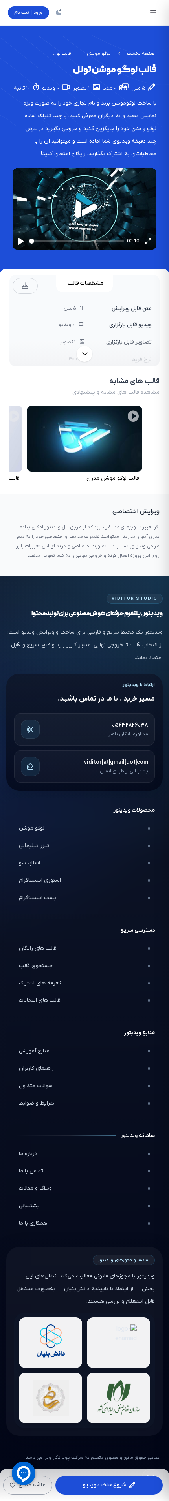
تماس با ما (31, 1171)
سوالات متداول (36, 1086)
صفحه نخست (141, 54)
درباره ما (28, 1153)
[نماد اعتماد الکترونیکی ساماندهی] (50, 1398)
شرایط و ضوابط (36, 1103)
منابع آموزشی (34, 1051)
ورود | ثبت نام (28, 12)
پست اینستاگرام (38, 898)
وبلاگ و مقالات (35, 1188)
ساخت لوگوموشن (132, 103)
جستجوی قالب (36, 965)
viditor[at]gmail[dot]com (116, 762)
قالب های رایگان (38, 948)
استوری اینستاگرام (40, 880)
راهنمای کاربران (36, 1068)
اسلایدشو (29, 863)
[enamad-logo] (118, 1342)
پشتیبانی (29, 1206)
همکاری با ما (33, 1223)
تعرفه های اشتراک (40, 983)
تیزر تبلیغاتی (34, 845)
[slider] (76, 241)
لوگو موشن (98, 54)
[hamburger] (153, 13)
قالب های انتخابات (40, 1000)
